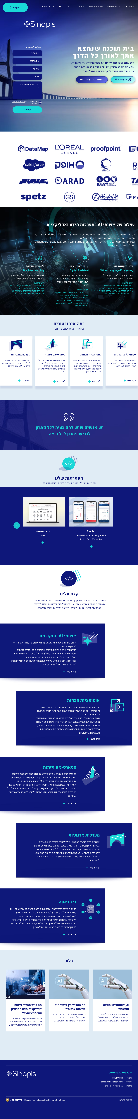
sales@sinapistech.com (112, 1081)
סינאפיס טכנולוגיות (120, 1072)
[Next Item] (16, 525)
